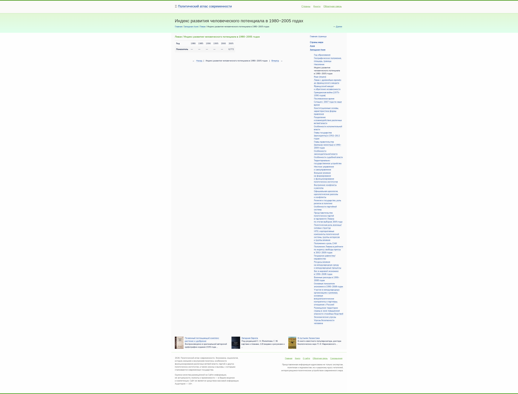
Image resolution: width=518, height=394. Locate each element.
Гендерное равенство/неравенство (324, 257)
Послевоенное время (324, 98)
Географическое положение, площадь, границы (328, 59)
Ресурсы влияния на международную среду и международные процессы (327, 265)
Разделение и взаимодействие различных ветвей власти (328, 120)
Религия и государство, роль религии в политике (327, 202)
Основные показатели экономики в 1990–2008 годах (328, 285)
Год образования (322, 55)
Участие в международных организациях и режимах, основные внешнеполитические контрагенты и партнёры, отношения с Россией (327, 297)
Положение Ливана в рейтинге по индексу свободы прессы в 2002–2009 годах (328, 249)
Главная (178, 26)
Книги (317, 6)
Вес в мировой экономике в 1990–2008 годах (326, 272)
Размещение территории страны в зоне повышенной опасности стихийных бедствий (328, 311)
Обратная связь (332, 6)
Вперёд (275, 60)
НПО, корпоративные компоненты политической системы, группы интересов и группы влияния (327, 235)
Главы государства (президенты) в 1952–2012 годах (327, 135)
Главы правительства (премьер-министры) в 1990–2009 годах (327, 145)
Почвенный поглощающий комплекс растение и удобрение (202, 339)
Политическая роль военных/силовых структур (328, 226)
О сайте (306, 358)
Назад (199, 60)
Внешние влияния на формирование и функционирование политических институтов (326, 177)
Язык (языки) (320, 76)
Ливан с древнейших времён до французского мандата (327, 81)
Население (319, 64)
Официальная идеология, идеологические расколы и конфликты (326, 194)
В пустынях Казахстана (309, 338)
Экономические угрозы (325, 317)
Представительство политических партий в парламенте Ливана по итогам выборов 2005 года (328, 217)
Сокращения (336, 358)
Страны (305, 6)
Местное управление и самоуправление (324, 168)
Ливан (203, 26)
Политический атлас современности (205, 6)
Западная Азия (191, 26)
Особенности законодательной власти (326, 152)
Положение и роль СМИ (325, 243)
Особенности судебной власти (328, 157)
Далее (339, 26)
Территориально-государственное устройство (328, 162)
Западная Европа (249, 338)
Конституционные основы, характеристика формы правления (326, 111)
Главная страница (318, 36)
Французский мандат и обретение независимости (327, 88)
